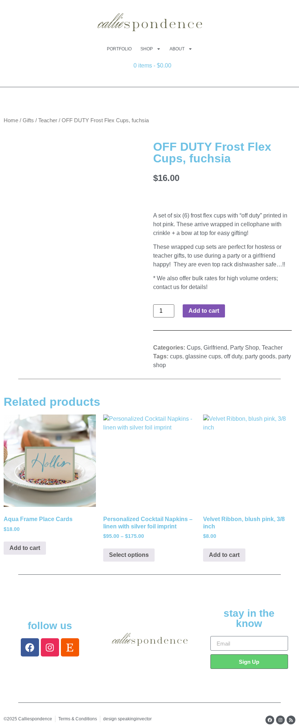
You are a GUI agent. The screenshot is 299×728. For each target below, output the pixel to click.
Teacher (47, 120)
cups (176, 356)
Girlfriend (215, 347)
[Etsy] (70, 647)
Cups (194, 347)
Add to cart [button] (24, 548)
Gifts (28, 120)
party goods (260, 356)
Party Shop (244, 347)
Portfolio (119, 48)
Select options (129, 555)
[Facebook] (30, 647)
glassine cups (203, 356)
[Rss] (291, 720)
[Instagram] (50, 647)
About (177, 48)
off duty (233, 356)
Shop (146, 48)
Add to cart (204, 311)
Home (11, 120)
